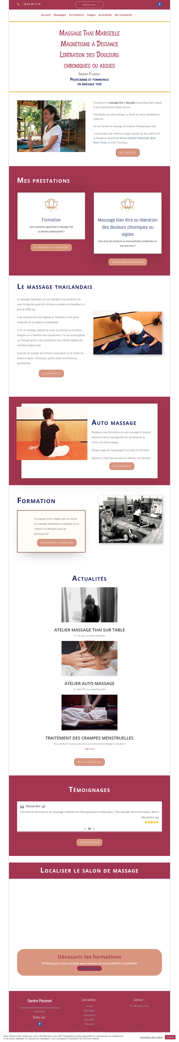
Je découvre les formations (51, 247)
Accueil (46, 15)
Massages (60, 15)
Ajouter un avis (89, 846)
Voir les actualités (89, 762)
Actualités (105, 15)
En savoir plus (51, 373)
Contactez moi (89, 972)
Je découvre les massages (128, 262)
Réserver (89, 4)
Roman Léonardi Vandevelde (134, 138)
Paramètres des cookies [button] (151, 1037)
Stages (91, 15)
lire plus (89, 640)
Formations (76, 15)
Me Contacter (123, 15)
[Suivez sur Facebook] (159, 4)
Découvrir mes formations (57, 542)
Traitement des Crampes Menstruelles (89, 738)
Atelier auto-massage (90, 683)
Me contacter (128, 152)
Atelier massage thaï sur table (89, 630)
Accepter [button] (170, 1037)
